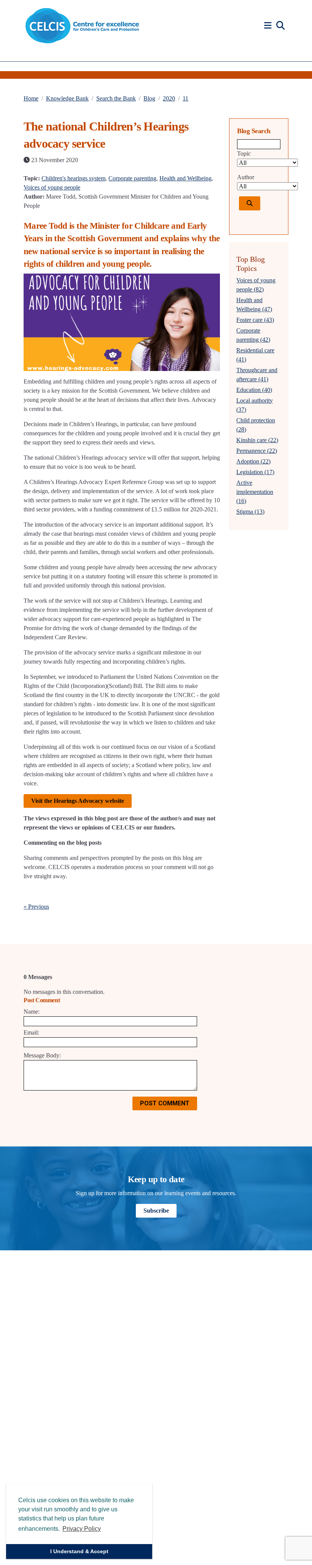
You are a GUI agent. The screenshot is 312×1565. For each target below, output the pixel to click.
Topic (244, 153)
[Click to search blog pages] (249, 203)
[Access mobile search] (280, 26)
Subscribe (156, 1210)
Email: (31, 1032)
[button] (269, 25)
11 (185, 98)
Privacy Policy (81, 1528)
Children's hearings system (73, 178)
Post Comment (164, 1103)
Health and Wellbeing (185, 178)
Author (245, 177)
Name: (32, 1011)
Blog (149, 98)
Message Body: (42, 1055)
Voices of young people (52, 187)
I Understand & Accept (79, 1551)
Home (31, 98)
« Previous (36, 906)
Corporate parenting (132, 178)
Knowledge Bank (67, 98)
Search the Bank (116, 98)
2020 (169, 98)
